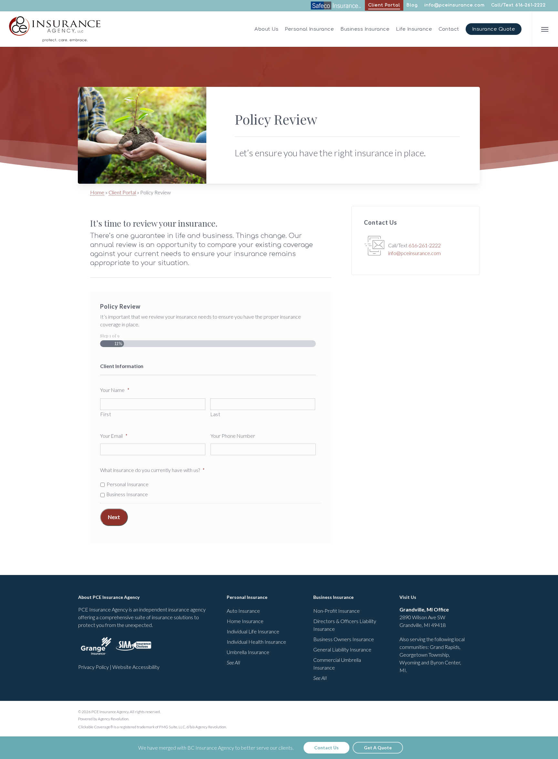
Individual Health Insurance (256, 642)
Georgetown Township (424, 654)
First (105, 414)
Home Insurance (245, 621)
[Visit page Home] (54, 29)
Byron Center (445, 662)
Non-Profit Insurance (336, 611)
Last (216, 414)
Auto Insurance (243, 611)
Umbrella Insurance (248, 652)
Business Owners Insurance (343, 639)
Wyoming (409, 662)
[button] (545, 29)
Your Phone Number (233, 436)
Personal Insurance (128, 484)
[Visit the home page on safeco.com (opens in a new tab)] (335, 8)
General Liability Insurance (342, 649)
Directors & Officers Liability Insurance (344, 625)
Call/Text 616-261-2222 (518, 5)
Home (97, 192)
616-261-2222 (424, 245)
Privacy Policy (93, 667)
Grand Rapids (445, 647)
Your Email (114, 436)
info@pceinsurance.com (454, 5)
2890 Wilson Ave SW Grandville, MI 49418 (424, 617)
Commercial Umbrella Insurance (337, 664)
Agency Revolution (113, 718)
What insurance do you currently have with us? (152, 470)
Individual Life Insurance (253, 631)
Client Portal (122, 192)
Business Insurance (127, 494)
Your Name (114, 390)
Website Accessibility (136, 667)
